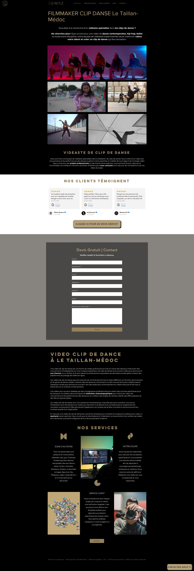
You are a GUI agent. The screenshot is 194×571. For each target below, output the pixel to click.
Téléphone (75, 282)
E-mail (74, 274)
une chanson (56, 373)
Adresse (74, 290)
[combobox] (97, 294)
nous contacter (106, 165)
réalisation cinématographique (99, 394)
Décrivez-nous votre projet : (80, 306)
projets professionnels (79, 163)
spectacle (54, 416)
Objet (74, 298)
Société (74, 259)
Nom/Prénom (76, 266)
